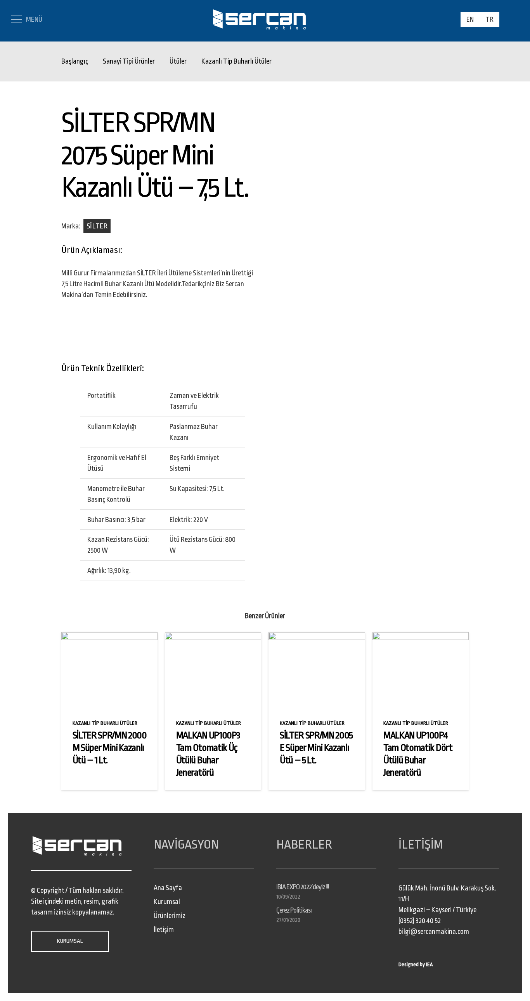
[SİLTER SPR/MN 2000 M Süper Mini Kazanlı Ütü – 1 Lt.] (109, 637)
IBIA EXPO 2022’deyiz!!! (302, 887)
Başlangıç (74, 61)
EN (470, 19)
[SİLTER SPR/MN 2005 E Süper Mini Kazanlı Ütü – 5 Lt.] (316, 637)
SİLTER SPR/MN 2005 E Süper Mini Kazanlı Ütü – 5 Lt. (316, 748)
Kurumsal (167, 902)
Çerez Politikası (294, 910)
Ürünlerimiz (169, 916)
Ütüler (178, 61)
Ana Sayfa (168, 888)
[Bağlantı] (259, 19)
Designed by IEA (415, 964)
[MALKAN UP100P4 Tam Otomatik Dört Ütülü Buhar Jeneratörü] (420, 637)
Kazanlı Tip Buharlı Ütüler (236, 61)
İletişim (164, 930)
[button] (511, 19)
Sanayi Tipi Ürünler (129, 61)
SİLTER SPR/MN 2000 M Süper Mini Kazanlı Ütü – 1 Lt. (110, 748)
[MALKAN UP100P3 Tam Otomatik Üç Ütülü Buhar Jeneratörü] (213, 637)
